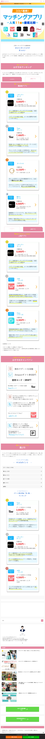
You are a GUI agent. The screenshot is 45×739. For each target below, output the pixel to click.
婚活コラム (35, 730)
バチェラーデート (20, 730)
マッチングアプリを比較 (28, 730)
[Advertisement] (22, 609)
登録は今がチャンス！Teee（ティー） (8, 732)
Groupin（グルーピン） (12, 730)
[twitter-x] (22, 643)
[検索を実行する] (42, 620)
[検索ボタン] (41, 1)
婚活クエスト (5, 1)
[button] (2, 24)
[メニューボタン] (43, 1)
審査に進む (13, 737)
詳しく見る (30, 737)
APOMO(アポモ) (4, 730)
